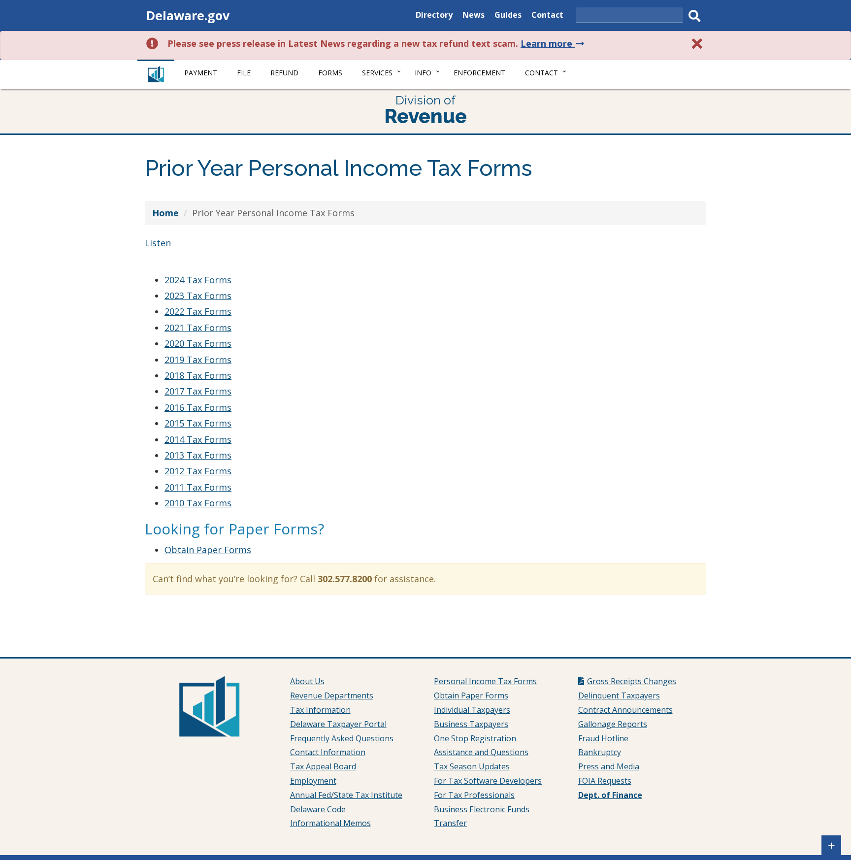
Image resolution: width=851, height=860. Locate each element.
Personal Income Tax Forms (485, 681)
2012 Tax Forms (197, 471)
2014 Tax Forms (197, 439)
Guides (508, 16)
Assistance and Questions (481, 752)
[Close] (697, 43)
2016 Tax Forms (197, 407)
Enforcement (479, 72)
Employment (313, 780)
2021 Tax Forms (197, 327)
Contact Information (327, 752)
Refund (284, 72)
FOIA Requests (604, 780)
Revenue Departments (331, 695)
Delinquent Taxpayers (619, 695)
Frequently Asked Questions (341, 738)
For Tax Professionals (474, 795)
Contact (547, 16)
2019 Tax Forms (197, 359)
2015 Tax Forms (197, 423)
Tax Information (320, 709)
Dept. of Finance (610, 795)
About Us (307, 681)
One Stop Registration (475, 738)
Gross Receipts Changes (631, 681)
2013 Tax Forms (197, 455)
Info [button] (423, 72)
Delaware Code (318, 809)
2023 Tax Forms (197, 295)
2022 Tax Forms (197, 311)
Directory (434, 16)
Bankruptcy (599, 752)
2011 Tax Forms (197, 487)
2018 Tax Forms (197, 375)
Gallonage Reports (612, 724)
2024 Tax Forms (197, 280)
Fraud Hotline (603, 738)
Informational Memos (330, 823)
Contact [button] (541, 72)
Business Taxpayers (471, 724)
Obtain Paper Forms (207, 550)
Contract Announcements (625, 709)
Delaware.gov (187, 15)
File (244, 72)
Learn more (553, 43)
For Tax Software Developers (488, 780)
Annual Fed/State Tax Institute (346, 795)
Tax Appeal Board (323, 766)
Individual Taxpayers (472, 709)
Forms (330, 72)
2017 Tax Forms (197, 391)
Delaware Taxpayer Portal (338, 724)
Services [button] (377, 72)
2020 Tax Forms (197, 343)
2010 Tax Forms (197, 503)
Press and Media (608, 766)
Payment (200, 72)
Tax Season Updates (472, 766)
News (473, 16)
